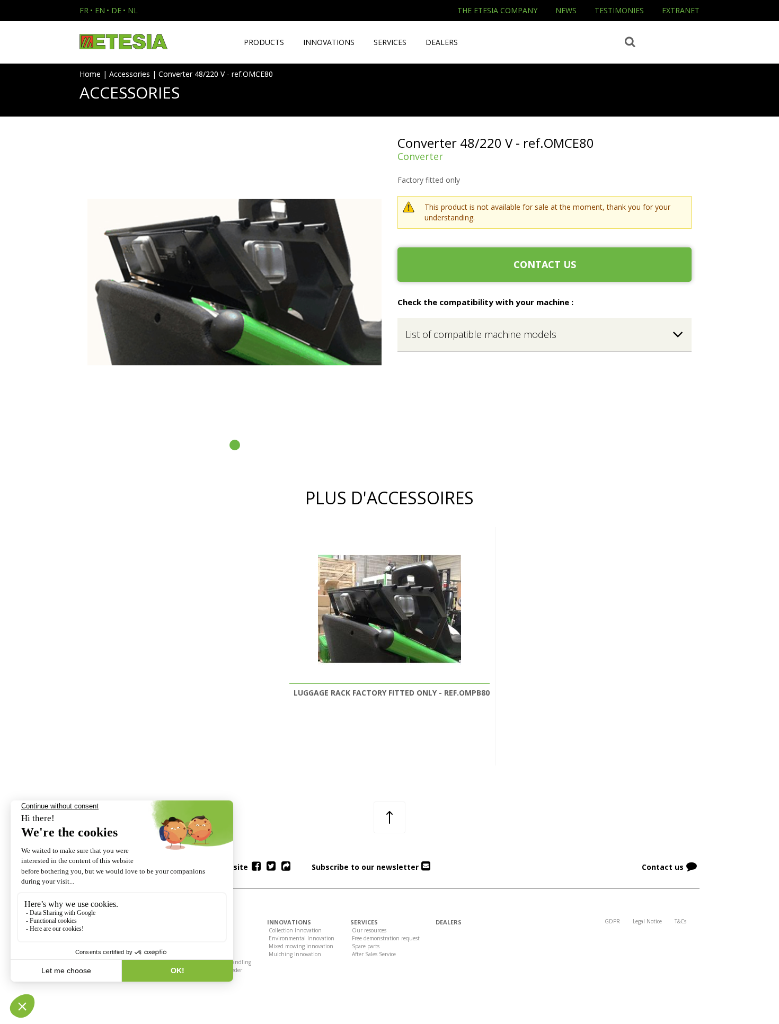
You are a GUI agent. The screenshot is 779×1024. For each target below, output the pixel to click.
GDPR (612, 921)
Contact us (545, 264)
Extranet (681, 10)
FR (83, 10)
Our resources (369, 930)
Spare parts (365, 946)
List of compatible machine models (480, 334)
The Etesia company (497, 10)
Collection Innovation (295, 930)
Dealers (442, 42)
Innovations (329, 42)
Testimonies (619, 10)
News (566, 10)
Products (264, 42)
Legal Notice (647, 921)
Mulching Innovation (295, 954)
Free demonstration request (386, 938)
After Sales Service (374, 954)
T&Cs (680, 921)
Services (390, 42)
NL (133, 10)
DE (116, 10)
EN (100, 10)
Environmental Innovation (301, 938)
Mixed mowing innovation (301, 946)
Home (90, 74)
